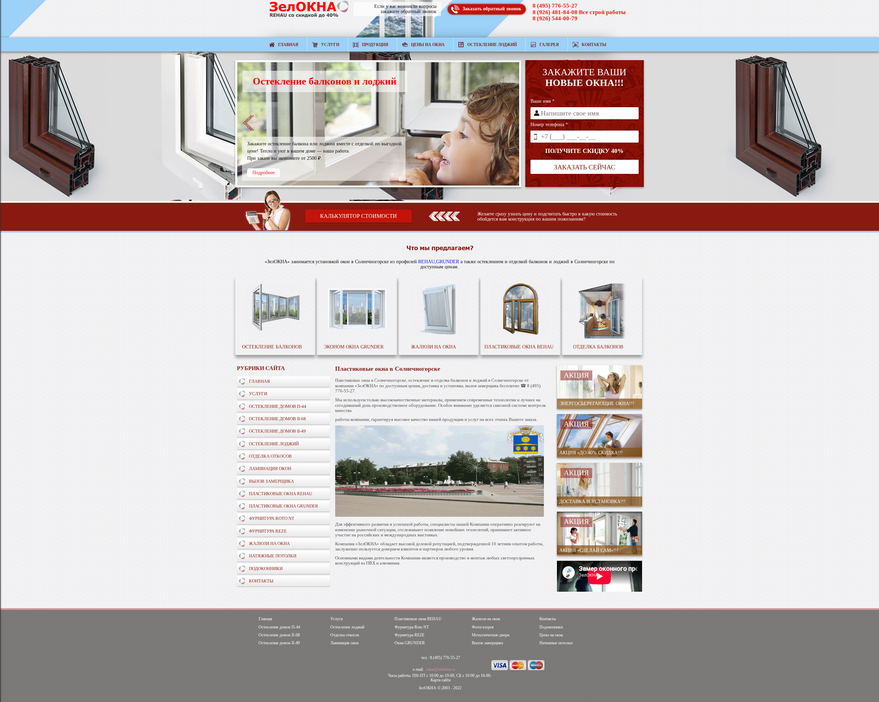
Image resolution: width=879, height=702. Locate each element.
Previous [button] (248, 123)
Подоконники (266, 568)
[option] (378, 124)
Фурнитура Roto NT (271, 518)
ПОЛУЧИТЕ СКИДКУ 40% (584, 151)
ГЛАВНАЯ (259, 381)
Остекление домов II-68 (277, 418)
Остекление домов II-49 (277, 431)
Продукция (375, 44)
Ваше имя (542, 101)
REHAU (426, 261)
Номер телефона (549, 124)
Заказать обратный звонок (492, 8)
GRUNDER (447, 261)
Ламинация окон (270, 468)
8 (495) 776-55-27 (555, 5)
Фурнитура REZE (268, 531)
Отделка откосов (270, 456)
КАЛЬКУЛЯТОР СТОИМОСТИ (358, 216)
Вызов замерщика (271, 481)
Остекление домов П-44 (277, 406)
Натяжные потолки (555, 643)
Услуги (330, 44)
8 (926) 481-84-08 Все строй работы (579, 12)
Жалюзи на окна (269, 543)
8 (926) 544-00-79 (555, 18)
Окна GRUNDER (410, 643)
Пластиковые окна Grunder (283, 506)
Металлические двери (490, 635)
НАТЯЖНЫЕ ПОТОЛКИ (272, 555)
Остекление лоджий (492, 44)
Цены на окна (428, 44)
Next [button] (508, 123)
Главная (288, 44)
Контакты (594, 44)
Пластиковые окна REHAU (280, 493)
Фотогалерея (483, 627)
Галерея (549, 44)
